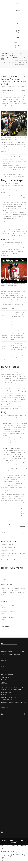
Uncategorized (11, 86)
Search (3, 532)
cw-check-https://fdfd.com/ (8, 547)
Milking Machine (4, 851)
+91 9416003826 (6, 692)
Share (24, 514)
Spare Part (3, 856)
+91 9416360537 (6, 694)
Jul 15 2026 (3, 613)
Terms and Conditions (7, 674)
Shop (17, 17)
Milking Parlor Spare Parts (17, 854)
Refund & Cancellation (7, 679)
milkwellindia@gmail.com (9, 697)
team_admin (21, 86)
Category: (4, 86)
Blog (18, 23)
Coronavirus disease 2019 (7, 544)
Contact (18, 37)
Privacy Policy (5, 677)
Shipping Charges (18, 31)
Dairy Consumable (13, 856)
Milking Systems (14, 851)
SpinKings (11, 90)
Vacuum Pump (23, 856)
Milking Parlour (14, 853)
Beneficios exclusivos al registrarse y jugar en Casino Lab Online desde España (12, 559)
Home (18, 3)
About (18, 10)
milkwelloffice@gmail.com (8, 699)
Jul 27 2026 (3, 607)
